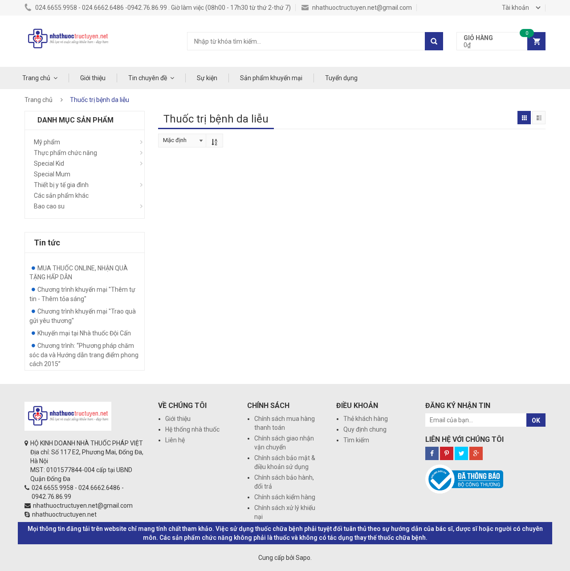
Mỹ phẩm (47, 142)
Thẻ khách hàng (365, 418)
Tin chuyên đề (147, 78)
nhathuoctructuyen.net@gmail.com (361, 7)
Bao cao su (49, 206)
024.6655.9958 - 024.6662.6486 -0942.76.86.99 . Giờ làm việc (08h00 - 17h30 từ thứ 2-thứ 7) (162, 7)
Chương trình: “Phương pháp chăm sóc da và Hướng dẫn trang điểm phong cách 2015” (83, 354)
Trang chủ (36, 78)
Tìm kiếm (356, 440)
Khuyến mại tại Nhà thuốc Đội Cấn (84, 333)
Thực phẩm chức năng (65, 152)
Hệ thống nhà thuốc (192, 429)
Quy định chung (365, 429)
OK (536, 420)
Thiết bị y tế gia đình (61, 184)
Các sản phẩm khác (61, 195)
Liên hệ (175, 440)
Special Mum (52, 174)
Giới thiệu (93, 78)
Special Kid (49, 163)
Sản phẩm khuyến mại (271, 78)
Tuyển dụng (341, 78)
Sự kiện (207, 78)
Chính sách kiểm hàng (284, 497)
